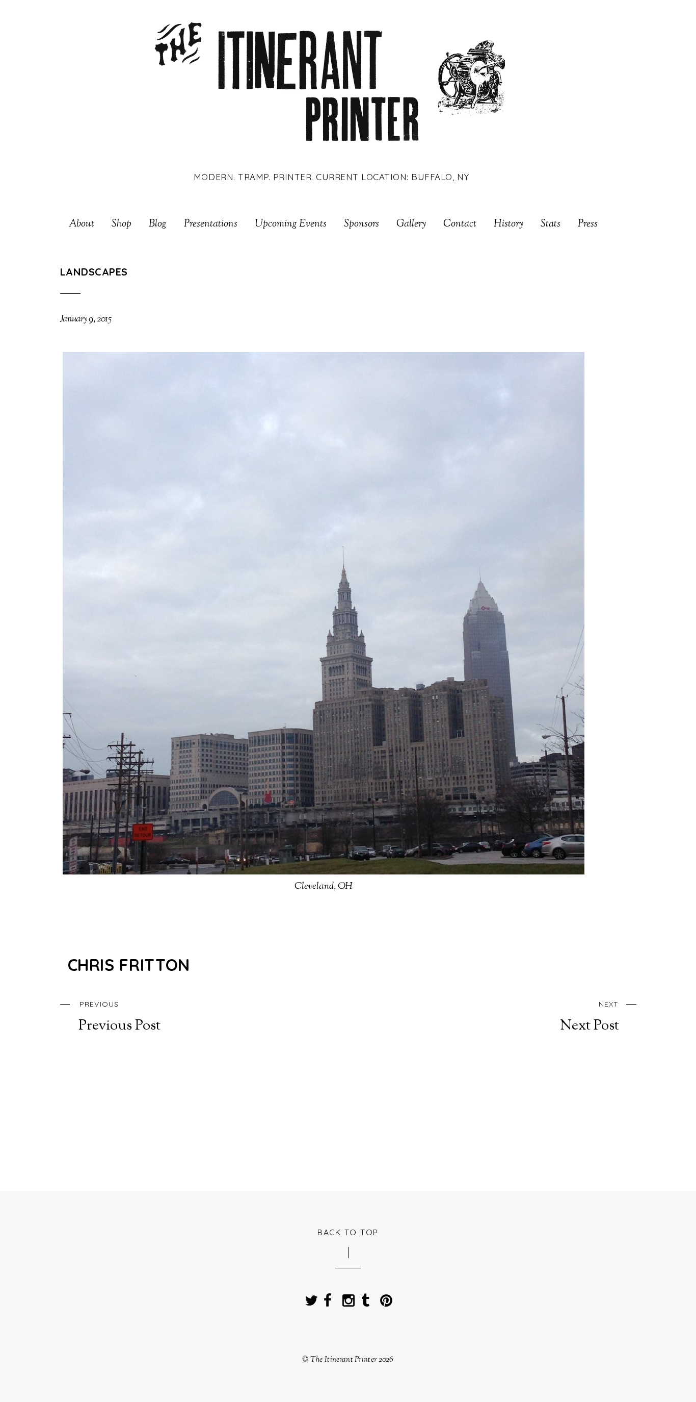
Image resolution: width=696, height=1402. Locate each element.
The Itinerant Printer (343, 1359)
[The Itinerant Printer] (331, 149)
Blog (158, 224)
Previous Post (119, 1016)
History (508, 224)
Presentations (210, 224)
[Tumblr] (365, 1297)
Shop (121, 224)
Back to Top (348, 1232)
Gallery (411, 224)
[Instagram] (346, 1297)
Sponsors (361, 224)
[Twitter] (309, 1297)
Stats (550, 224)
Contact (459, 224)
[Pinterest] (384, 1297)
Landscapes (94, 271)
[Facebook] (327, 1297)
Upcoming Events (291, 224)
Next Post (589, 1016)
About (81, 224)
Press (588, 224)
